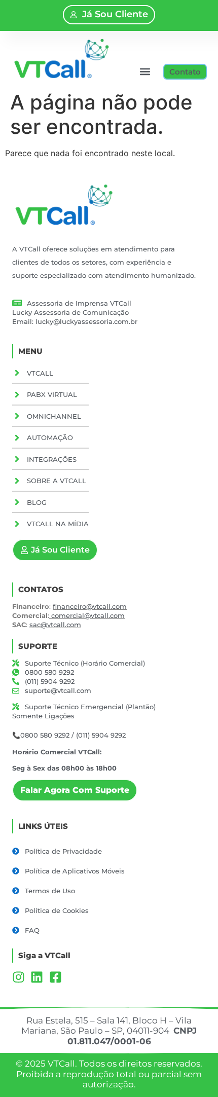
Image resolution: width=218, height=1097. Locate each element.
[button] (144, 71)
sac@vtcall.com (55, 624)
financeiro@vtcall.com (90, 606)
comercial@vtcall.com (88, 615)
